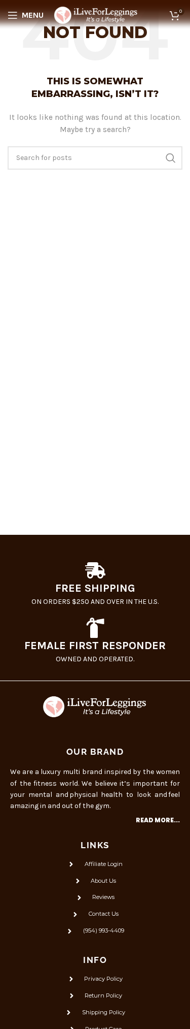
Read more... (158, 820)
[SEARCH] (170, 158)
